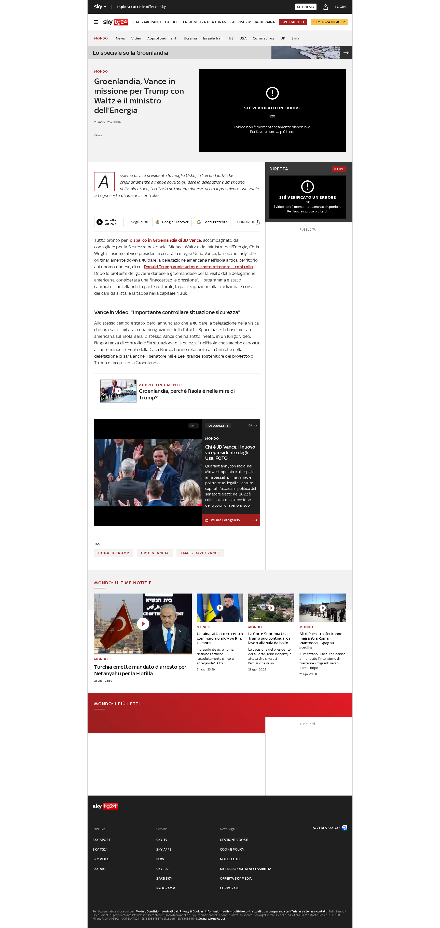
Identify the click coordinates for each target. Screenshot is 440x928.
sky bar (163, 869)
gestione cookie (234, 840)
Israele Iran (213, 38)
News (120, 38)
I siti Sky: (99, 829)
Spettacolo (293, 22)
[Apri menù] (96, 22)
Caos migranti (147, 22)
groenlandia (155, 553)
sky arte (100, 869)
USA (243, 38)
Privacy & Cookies (192, 911)
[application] (108, 222)
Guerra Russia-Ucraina (252, 22)
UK (283, 38)
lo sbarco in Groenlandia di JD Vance (165, 240)
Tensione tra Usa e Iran (203, 22)
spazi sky (164, 878)
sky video (101, 859)
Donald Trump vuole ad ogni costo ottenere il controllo (198, 266)
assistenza (306, 911)
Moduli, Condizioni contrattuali (157, 911)
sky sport (102, 840)
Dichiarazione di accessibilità (245, 869)
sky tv (161, 840)
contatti (322, 911)
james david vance (200, 553)
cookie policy (232, 849)
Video (136, 38)
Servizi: (161, 829)
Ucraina (190, 38)
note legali (230, 859)
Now (160, 859)
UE (231, 38)
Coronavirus (263, 38)
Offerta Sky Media (236, 878)
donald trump (113, 553)
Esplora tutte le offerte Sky (141, 7)
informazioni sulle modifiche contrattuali (233, 911)
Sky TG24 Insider (329, 22)
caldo (171, 22)
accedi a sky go (326, 828)
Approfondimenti (162, 38)
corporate (229, 888)
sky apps (164, 849)
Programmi (166, 888)
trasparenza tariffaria (283, 911)
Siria (295, 38)
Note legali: (228, 829)
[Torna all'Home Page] (115, 22)
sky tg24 (100, 849)
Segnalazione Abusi (211, 918)
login (340, 7)
